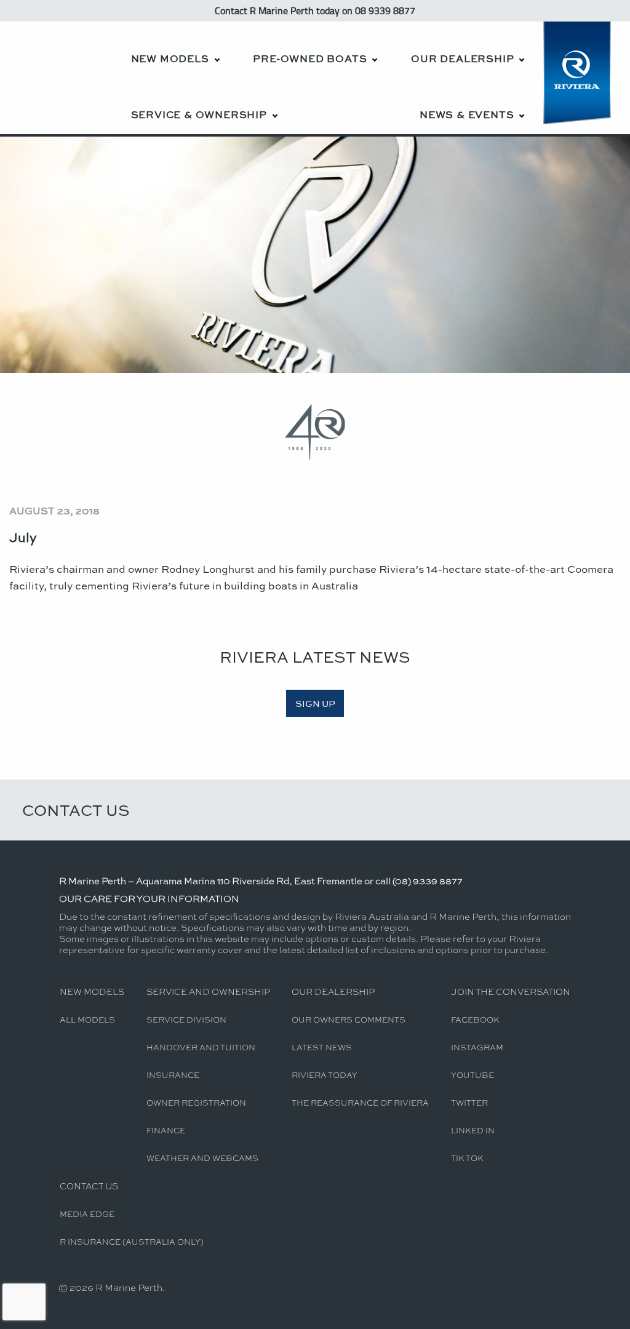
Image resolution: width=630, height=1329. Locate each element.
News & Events (467, 114)
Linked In (473, 1130)
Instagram (477, 1047)
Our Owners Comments (348, 1019)
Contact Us (76, 810)
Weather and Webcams (202, 1157)
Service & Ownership (199, 114)
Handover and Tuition (200, 1047)
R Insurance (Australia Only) (132, 1241)
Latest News (322, 1047)
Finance (165, 1130)
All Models (87, 1019)
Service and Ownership (208, 991)
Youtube (472, 1074)
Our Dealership (462, 58)
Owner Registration (196, 1102)
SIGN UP (315, 703)
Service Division (186, 1019)
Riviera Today (324, 1074)
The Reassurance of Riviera (360, 1102)
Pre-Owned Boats (310, 58)
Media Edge (87, 1213)
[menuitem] (175, 50)
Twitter (469, 1102)
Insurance (172, 1074)
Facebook (475, 1019)
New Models (170, 58)
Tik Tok (467, 1157)
